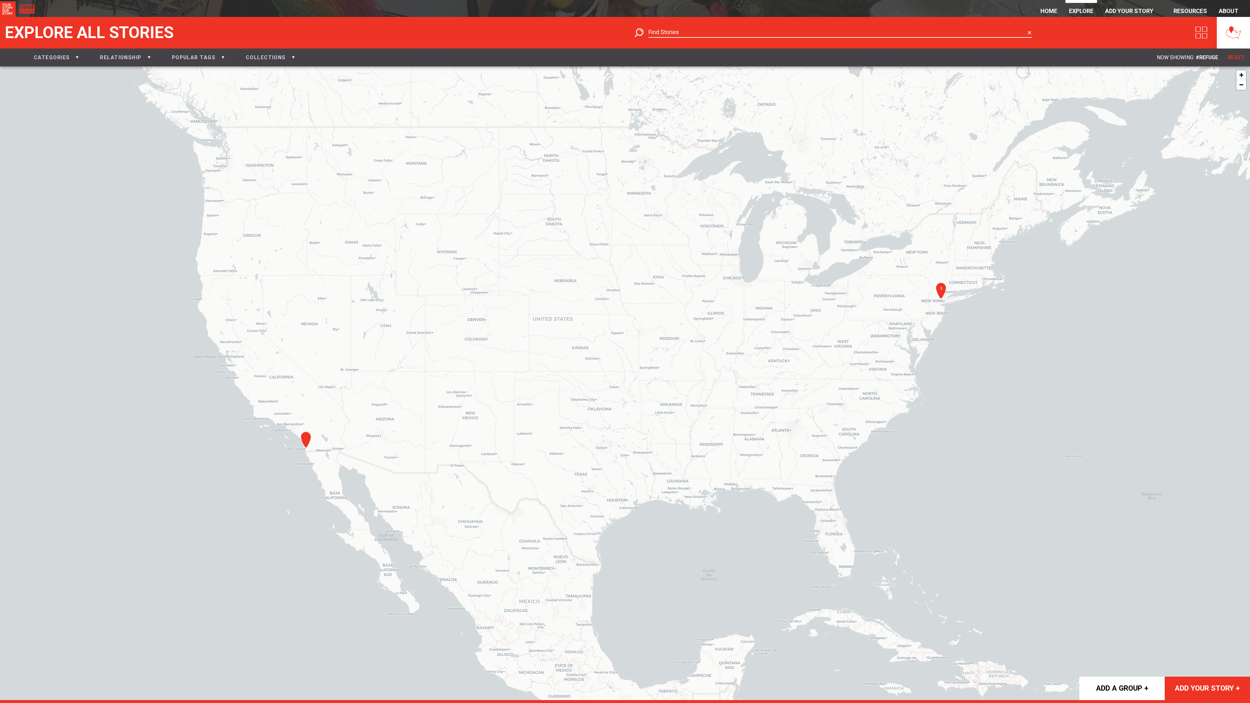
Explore (1081, 10)
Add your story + (1207, 688)
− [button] (1241, 85)
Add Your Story (1129, 10)
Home (1048, 10)
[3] (943, 301)
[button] (56, 57)
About (1228, 10)
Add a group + (1122, 688)
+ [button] (1241, 75)
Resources (1190, 10)
